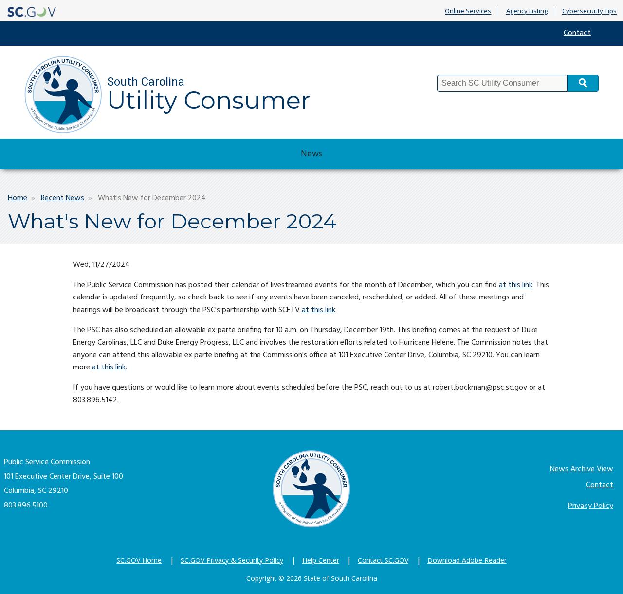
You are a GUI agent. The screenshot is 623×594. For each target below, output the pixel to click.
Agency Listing (527, 11)
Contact (577, 33)
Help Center (320, 560)
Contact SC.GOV (383, 560)
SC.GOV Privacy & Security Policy (232, 560)
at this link (515, 285)
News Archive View (581, 469)
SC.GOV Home (139, 560)
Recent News (62, 198)
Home (17, 198)
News (311, 154)
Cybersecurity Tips (589, 11)
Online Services (468, 11)
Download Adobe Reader (467, 560)
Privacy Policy (590, 506)
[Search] (583, 83)
